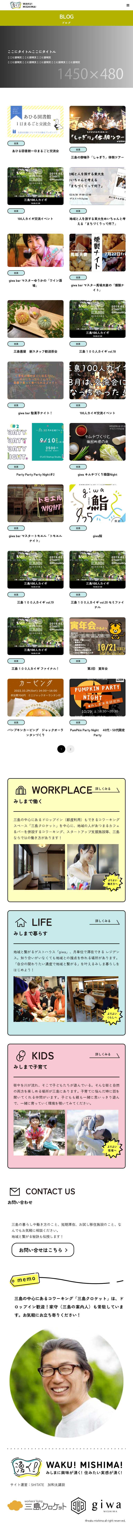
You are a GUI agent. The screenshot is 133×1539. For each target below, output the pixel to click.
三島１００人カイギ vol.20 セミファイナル (97, 604)
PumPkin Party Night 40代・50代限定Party (97, 732)
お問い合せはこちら (41, 1249)
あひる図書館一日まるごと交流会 (35, 151)
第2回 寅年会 (97, 668)
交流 (16, 143)
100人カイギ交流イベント (35, 218)
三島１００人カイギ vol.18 (97, 351)
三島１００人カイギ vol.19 (35, 602)
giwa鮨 (99, 535)
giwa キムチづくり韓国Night (97, 474)
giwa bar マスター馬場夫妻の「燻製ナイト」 (97, 287)
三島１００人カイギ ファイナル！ (35, 668)
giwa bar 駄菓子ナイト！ (35, 413)
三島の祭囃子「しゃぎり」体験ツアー (97, 157)
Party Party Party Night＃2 (35, 474)
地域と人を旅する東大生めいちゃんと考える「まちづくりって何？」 (97, 221)
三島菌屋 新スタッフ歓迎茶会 (35, 351)
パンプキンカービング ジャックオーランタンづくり (35, 732)
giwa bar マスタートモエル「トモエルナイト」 (35, 538)
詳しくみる (103, 788)
